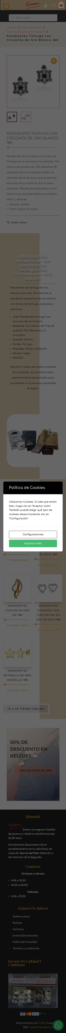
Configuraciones (33, 534)
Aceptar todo (33, 543)
